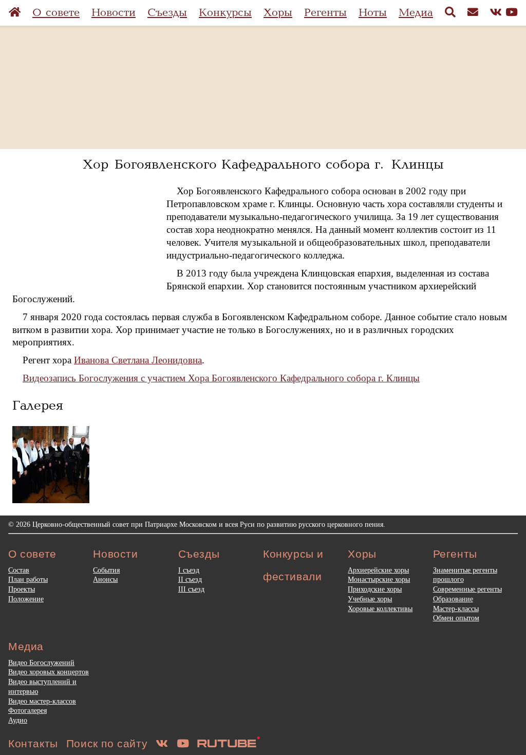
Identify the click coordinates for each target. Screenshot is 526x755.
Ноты (373, 13)
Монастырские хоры (379, 579)
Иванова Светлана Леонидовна (138, 360)
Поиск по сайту (106, 743)
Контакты (33, 743)
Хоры (278, 13)
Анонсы (105, 579)
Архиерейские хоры (378, 570)
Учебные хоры (370, 599)
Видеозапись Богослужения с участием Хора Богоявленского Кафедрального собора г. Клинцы (221, 378)
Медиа (416, 13)
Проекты (21, 589)
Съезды (167, 13)
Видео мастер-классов (42, 701)
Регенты (325, 13)
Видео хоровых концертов (48, 672)
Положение (26, 599)
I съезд (188, 570)
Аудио (17, 720)
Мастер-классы (456, 608)
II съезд (190, 579)
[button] (50, 464)
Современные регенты (467, 589)
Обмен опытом (456, 618)
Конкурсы (225, 13)
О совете (56, 13)
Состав (18, 570)
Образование (453, 599)
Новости (113, 13)
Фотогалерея (27, 710)
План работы (28, 579)
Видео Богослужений (41, 662)
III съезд (191, 589)
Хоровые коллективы (380, 608)
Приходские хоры (375, 589)
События (106, 570)
